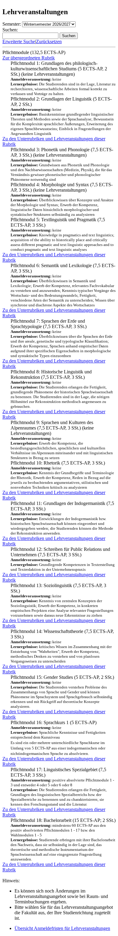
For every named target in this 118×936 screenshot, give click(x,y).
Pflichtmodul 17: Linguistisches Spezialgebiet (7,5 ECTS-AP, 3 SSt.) (62, 787)
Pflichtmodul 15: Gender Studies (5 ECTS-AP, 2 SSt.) (62, 692)
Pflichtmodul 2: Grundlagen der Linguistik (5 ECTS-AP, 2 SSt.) (62, 116)
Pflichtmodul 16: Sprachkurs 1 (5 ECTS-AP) (58, 738)
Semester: (11, 24)
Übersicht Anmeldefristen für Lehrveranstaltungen (62, 928)
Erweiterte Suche (18, 41)
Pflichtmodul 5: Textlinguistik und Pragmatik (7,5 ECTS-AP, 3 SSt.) (62, 234)
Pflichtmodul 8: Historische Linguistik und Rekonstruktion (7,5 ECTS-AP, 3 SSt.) (62, 389)
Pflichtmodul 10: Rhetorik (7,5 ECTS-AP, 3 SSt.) (62, 475)
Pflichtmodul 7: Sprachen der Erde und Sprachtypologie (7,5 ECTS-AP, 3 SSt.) (62, 338)
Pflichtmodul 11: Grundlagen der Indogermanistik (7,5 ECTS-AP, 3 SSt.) (62, 518)
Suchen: (10, 29)
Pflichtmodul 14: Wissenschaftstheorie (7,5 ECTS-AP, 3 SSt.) (62, 646)
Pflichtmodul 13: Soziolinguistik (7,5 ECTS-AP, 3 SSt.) (62, 600)
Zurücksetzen (49, 41)
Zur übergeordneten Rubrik (28, 57)
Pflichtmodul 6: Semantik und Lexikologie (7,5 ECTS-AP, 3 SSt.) (63, 285)
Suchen (68, 36)
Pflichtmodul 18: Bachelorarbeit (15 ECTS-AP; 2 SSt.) (63, 839)
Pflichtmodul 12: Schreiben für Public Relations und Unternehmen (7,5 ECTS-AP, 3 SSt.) (63, 559)
